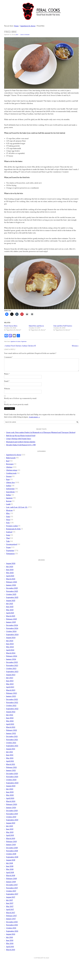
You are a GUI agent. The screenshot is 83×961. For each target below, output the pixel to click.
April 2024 (10, 650)
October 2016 (11, 928)
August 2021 (10, 749)
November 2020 (12, 777)
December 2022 (12, 699)
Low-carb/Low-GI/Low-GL (16, 507)
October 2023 (11, 668)
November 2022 (12, 702)
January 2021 (11, 770)
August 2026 (10, 563)
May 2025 (9, 610)
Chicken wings (11, 470)
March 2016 (10, 950)
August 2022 (10, 712)
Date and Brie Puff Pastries (62, 326)
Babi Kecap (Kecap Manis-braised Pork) (20, 436)
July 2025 (9, 604)
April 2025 (10, 613)
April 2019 (10, 835)
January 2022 (11, 733)
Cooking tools (11, 473)
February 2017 (11, 916)
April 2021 (10, 761)
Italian (8, 495)
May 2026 (10, 573)
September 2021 (12, 746)
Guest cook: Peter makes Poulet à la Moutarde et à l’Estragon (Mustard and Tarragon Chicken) (40, 432)
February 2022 (11, 730)
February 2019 (11, 841)
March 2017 (10, 913)
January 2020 (11, 807)
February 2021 (11, 767)
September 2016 (12, 931)
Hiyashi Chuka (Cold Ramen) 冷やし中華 (21, 445)
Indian (8, 486)
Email (7, 381)
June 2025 (9, 607)
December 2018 (12, 848)
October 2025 (11, 594)
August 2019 (10, 823)
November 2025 (12, 591)
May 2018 (9, 869)
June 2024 (10, 644)
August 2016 (10, 934)
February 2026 (11, 582)
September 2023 (12, 672)
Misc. (8, 513)
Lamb (8, 504)
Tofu (8, 541)
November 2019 (12, 814)
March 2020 (10, 801)
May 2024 (10, 647)
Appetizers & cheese (16, 341)
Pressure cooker (12, 526)
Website (7, 389)
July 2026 (9, 567)
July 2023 (9, 678)
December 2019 (12, 811)
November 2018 (12, 851)
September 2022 (12, 709)
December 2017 (12, 885)
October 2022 (11, 705)
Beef (7, 461)
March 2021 (10, 764)
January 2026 (11, 585)
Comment (8, 357)
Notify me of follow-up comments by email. (20, 398)
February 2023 (11, 693)
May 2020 (10, 795)
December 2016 (12, 922)
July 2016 (9, 937)
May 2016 (9, 943)
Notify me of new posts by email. (16, 404)
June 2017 (9, 903)
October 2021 (11, 743)
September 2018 (12, 857)
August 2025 (10, 601)
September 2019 (12, 820)
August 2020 (10, 786)
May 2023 (10, 684)
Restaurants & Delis (13, 529)
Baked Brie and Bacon (36, 326)
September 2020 (12, 783)
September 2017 (12, 894)
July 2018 (9, 863)
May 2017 (9, 906)
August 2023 (10, 675)
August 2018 (10, 860)
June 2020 (10, 792)
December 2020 (12, 774)
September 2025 (12, 597)
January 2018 (11, 882)
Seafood (9, 532)
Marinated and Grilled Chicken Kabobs (20, 442)
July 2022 (9, 715)
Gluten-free (10, 482)
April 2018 (10, 872)
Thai (8, 538)
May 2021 (9, 758)
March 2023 (10, 690)
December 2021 (12, 736)
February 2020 (11, 804)
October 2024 (11, 631)
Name (7, 374)
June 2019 (9, 829)
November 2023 (12, 665)
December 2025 (12, 588)
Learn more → (34, 417)
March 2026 (10, 579)
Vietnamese (10, 554)
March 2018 (10, 875)
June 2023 (9, 681)
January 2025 (11, 622)
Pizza (8, 520)
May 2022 (10, 721)
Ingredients (10, 492)
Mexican (9, 510)
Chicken (9, 467)
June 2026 (9, 570)
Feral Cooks (41, 10)
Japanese (9, 498)
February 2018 (11, 878)
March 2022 (10, 727)
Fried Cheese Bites (10, 326)
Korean (8, 501)
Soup (8, 535)
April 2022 (10, 724)
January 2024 (11, 659)
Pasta (8, 516)
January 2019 (11, 845)
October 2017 (11, 891)
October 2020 (11, 780)
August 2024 (10, 638)
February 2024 (11, 656)
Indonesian (10, 489)
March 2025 (10, 616)
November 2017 (12, 888)
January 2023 (11, 696)
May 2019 (9, 832)
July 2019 (9, 826)
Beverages (9, 464)
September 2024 (12, 634)
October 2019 (11, 817)
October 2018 (11, 854)
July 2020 (9, 789)
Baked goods (10, 458)
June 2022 (9, 718)
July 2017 (9, 900)
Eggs (8, 479)
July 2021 (9, 752)
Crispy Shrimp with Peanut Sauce (18, 439)
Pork (8, 523)
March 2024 (10, 653)
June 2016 (9, 940)
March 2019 (10, 838)
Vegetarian (24, 341)
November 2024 (12, 628)
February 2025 (11, 619)
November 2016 (12, 925)
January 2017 (11, 919)
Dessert (9, 476)
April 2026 (10, 576)
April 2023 (10, 687)
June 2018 (9, 866)
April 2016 (10, 947)
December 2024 (12, 625)
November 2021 (12, 740)
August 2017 (10, 897)
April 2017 (10, 909)
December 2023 (12, 662)
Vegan (8, 547)
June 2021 (9, 755)
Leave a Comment (24, 34)
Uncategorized (11, 544)
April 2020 (10, 798)
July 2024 (9, 641)
